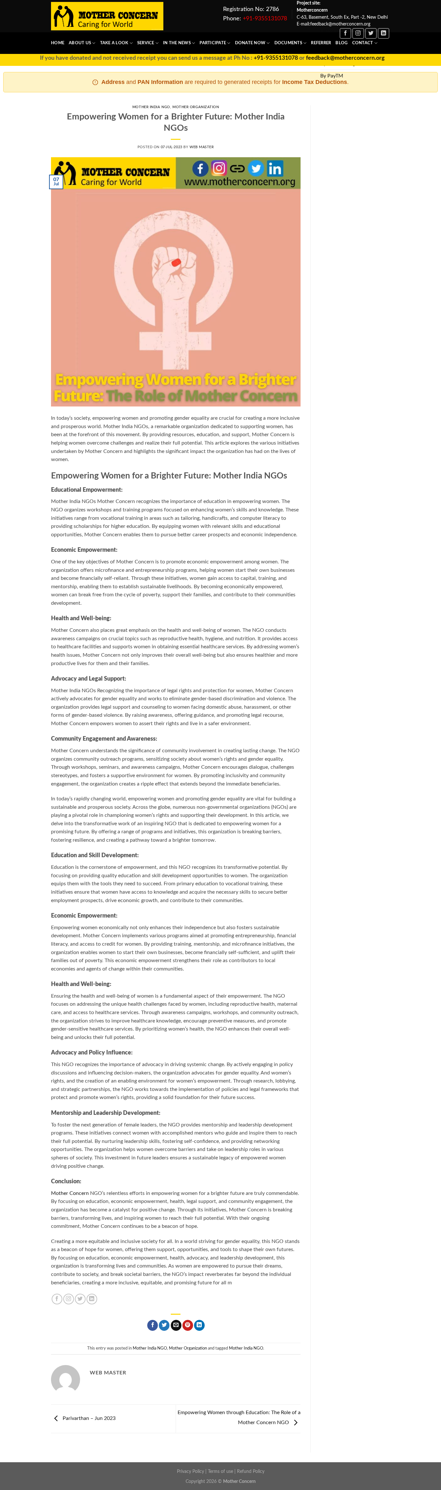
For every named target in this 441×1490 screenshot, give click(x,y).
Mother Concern (70, 1193)
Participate (213, 43)
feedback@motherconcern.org (321, 58)
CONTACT (362, 43)
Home (57, 43)
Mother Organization (195, 107)
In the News (177, 43)
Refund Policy (250, 1471)
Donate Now (250, 43)
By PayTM (331, 75)
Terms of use (220, 1471)
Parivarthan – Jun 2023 (88, 1418)
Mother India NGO (151, 107)
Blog (341, 43)
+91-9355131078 (265, 19)
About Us (80, 43)
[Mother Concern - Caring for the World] (107, 16)
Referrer (321, 43)
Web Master (202, 147)
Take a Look (114, 43)
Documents (288, 43)
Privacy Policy (190, 1471)
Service (145, 43)
